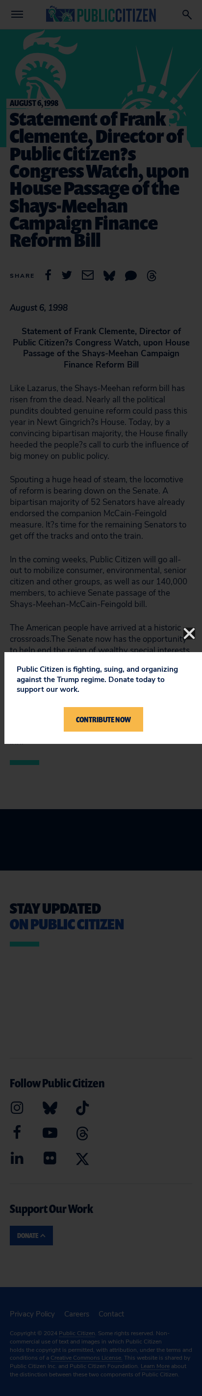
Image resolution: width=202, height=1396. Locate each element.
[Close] (189, 633)
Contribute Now (103, 719)
